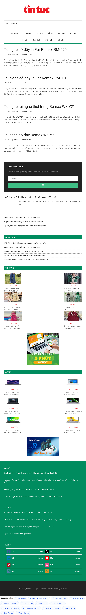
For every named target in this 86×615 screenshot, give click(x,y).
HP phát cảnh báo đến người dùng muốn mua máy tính (23, 222)
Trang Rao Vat (23, 613)
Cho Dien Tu (21, 598)
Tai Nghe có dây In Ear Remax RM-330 (35, 78)
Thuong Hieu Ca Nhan (10, 608)
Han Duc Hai (69, 608)
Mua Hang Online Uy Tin (39, 598)
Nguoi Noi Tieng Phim (31, 608)
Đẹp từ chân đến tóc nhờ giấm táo (17, 534)
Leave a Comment (26, 54)
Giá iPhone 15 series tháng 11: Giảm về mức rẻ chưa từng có (26, 260)
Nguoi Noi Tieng (77, 598)
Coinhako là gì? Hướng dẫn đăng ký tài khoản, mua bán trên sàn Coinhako (33, 496)
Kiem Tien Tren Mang (52, 608)
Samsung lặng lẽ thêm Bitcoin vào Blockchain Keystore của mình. (30, 489)
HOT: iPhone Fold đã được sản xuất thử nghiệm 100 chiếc (30, 197)
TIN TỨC (43, 9)
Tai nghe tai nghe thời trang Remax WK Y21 (39, 106)
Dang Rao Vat (7, 613)
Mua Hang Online (59, 598)
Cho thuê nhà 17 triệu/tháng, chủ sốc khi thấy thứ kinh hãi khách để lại (31, 473)
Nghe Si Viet (42, 603)
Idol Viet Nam (27, 603)
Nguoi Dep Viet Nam (9, 603)
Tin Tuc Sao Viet (57, 603)
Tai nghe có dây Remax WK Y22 (30, 135)
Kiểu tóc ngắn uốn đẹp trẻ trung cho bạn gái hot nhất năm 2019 (29, 527)
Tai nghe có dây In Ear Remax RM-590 (35, 49)
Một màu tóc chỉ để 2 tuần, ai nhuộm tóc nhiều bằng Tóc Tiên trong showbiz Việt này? (38, 519)
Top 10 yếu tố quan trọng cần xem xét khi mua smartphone (25, 226)
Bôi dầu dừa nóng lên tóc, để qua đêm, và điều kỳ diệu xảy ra (28, 512)
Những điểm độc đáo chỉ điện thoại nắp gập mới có (22, 218)
